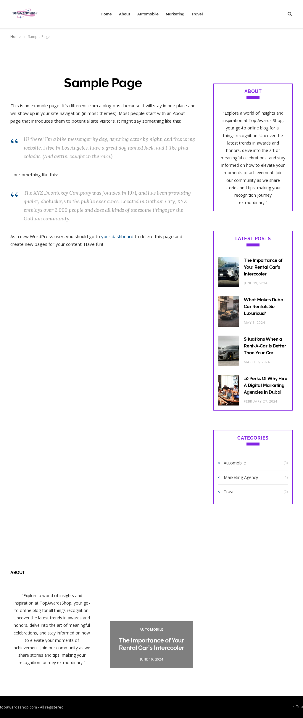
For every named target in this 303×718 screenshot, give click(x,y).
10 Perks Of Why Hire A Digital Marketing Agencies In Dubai (265, 385)
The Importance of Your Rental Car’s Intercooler (263, 267)
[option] (151, 619)
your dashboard (117, 236)
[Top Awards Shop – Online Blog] (24, 14)
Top (299, 706)
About (124, 14)
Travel (197, 14)
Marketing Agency (241, 477)
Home (106, 14)
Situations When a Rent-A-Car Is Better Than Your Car (265, 345)
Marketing (175, 14)
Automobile (148, 14)
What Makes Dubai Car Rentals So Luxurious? (264, 306)
